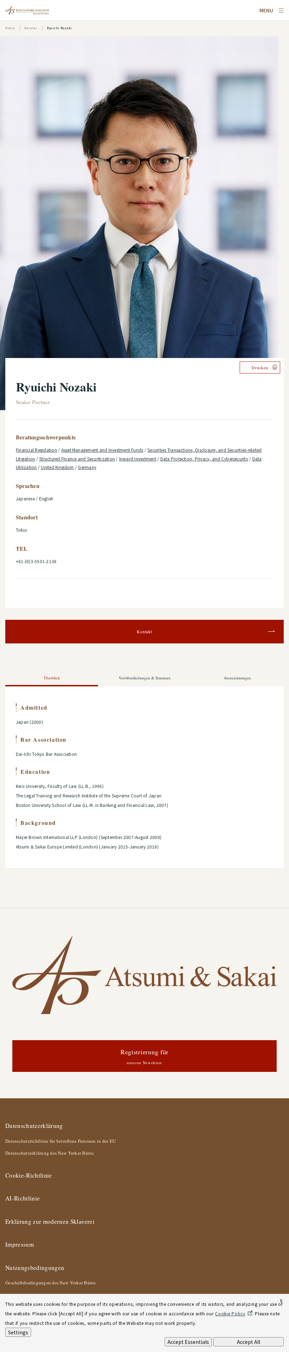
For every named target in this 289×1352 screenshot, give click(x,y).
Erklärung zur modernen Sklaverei (49, 1221)
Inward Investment (137, 459)
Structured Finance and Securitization (77, 459)
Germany (87, 467)
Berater (31, 28)
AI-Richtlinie (22, 1198)
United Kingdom (57, 467)
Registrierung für (144, 1056)
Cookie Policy (230, 1313)
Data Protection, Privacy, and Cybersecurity (204, 459)
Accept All (248, 1341)
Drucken (260, 367)
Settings (18, 1332)
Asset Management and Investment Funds (102, 450)
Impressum (19, 1244)
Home (10, 28)
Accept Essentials (188, 1341)
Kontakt (144, 631)
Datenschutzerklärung (34, 1126)
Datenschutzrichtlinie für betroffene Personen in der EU (60, 1141)
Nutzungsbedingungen (34, 1268)
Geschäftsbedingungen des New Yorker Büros (50, 1282)
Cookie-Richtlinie (28, 1175)
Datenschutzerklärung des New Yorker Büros (49, 1153)
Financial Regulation (36, 450)
